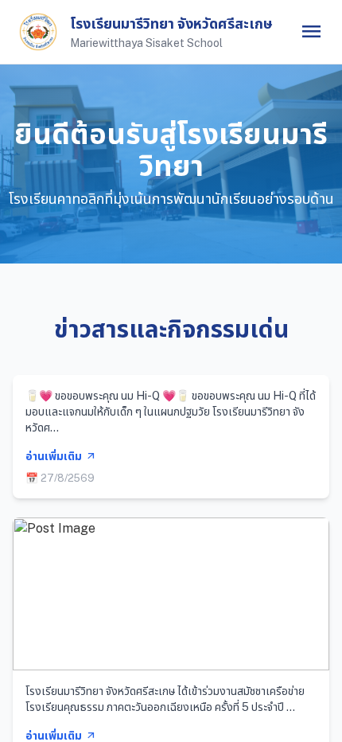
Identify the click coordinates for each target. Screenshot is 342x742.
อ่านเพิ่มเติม (60, 456)
